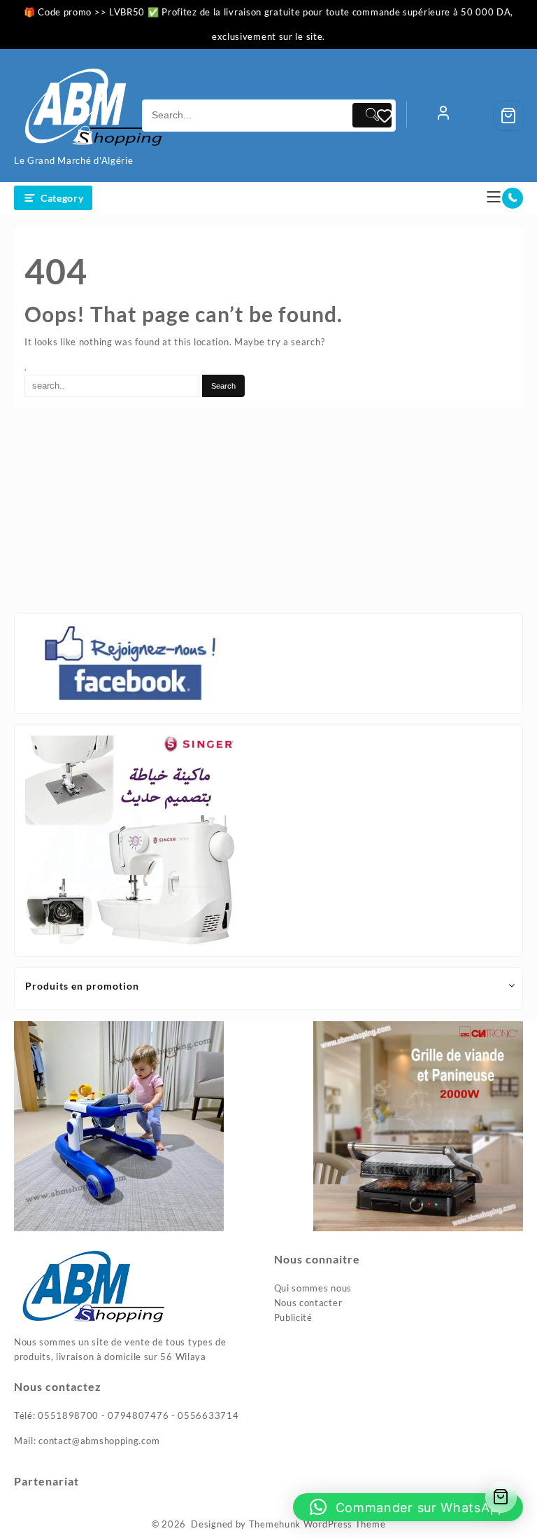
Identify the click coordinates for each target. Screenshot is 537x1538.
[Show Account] (443, 115)
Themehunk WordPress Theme (317, 1524)
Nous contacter (308, 1302)
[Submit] (372, 115)
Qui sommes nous (313, 1288)
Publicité (293, 1317)
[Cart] (508, 115)
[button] (408, 1507)
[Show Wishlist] (391, 115)
